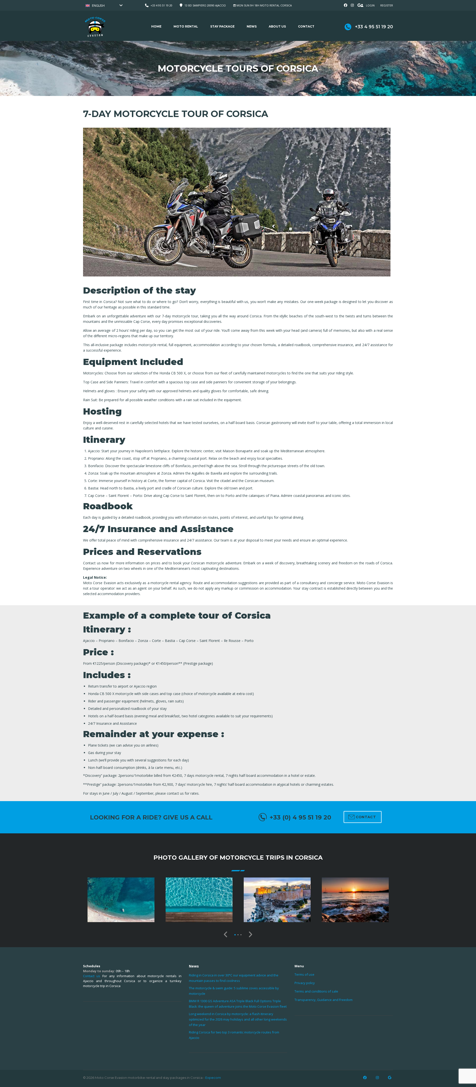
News (252, 26)
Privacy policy (305, 983)
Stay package (222, 26)
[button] (235, 934)
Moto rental (186, 26)
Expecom (213, 1078)
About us (277, 26)
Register (386, 5)
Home (156, 26)
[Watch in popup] (121, 899)
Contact (306, 26)
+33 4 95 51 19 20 (161, 5)
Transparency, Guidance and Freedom (324, 999)
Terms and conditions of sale (316, 991)
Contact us (91, 976)
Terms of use (304, 974)
